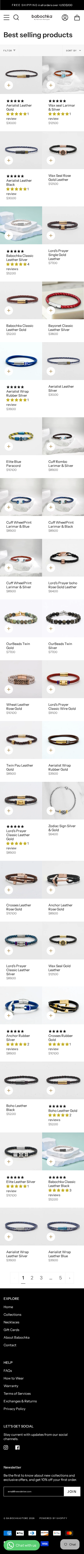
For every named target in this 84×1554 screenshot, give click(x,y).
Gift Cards (11, 1330)
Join (72, 1491)
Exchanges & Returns (20, 1401)
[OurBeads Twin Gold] (21, 618)
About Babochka (17, 1337)
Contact (10, 1345)
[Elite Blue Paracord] (21, 436)
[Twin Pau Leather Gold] (21, 740)
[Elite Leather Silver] (21, 1151)
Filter (7, 50)
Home (8, 1307)
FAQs (8, 1370)
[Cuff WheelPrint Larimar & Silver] (21, 558)
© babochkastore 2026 (19, 1518)
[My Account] (65, 17)
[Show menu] (7, 17)
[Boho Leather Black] (21, 1080)
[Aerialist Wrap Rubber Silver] (21, 361)
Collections (12, 1314)
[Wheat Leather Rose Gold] (21, 679)
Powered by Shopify (53, 1518)
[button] (16, 114)
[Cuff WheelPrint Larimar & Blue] (21, 497)
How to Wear (14, 1378)
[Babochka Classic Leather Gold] (21, 300)
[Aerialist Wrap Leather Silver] (21, 1227)
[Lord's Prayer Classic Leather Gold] (21, 801)
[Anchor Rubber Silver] (21, 1005)
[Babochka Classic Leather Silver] (21, 225)
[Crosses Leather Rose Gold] (21, 880)
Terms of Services (17, 1393)
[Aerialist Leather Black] (21, 150)
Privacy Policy (15, 1409)
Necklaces (11, 1322)
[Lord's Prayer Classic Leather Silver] (21, 941)
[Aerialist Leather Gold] (21, 75)
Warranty (11, 1386)
